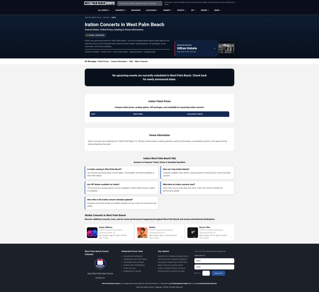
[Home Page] (99, 3)
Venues (204, 10)
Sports (180, 10)
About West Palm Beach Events (100, 273)
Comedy (166, 10)
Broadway (136, 10)
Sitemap (158, 287)
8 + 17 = (197, 273)
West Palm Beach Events (93, 17)
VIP (192, 10)
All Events (103, 10)
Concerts (119, 10)
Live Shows (151, 10)
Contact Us (100, 278)
